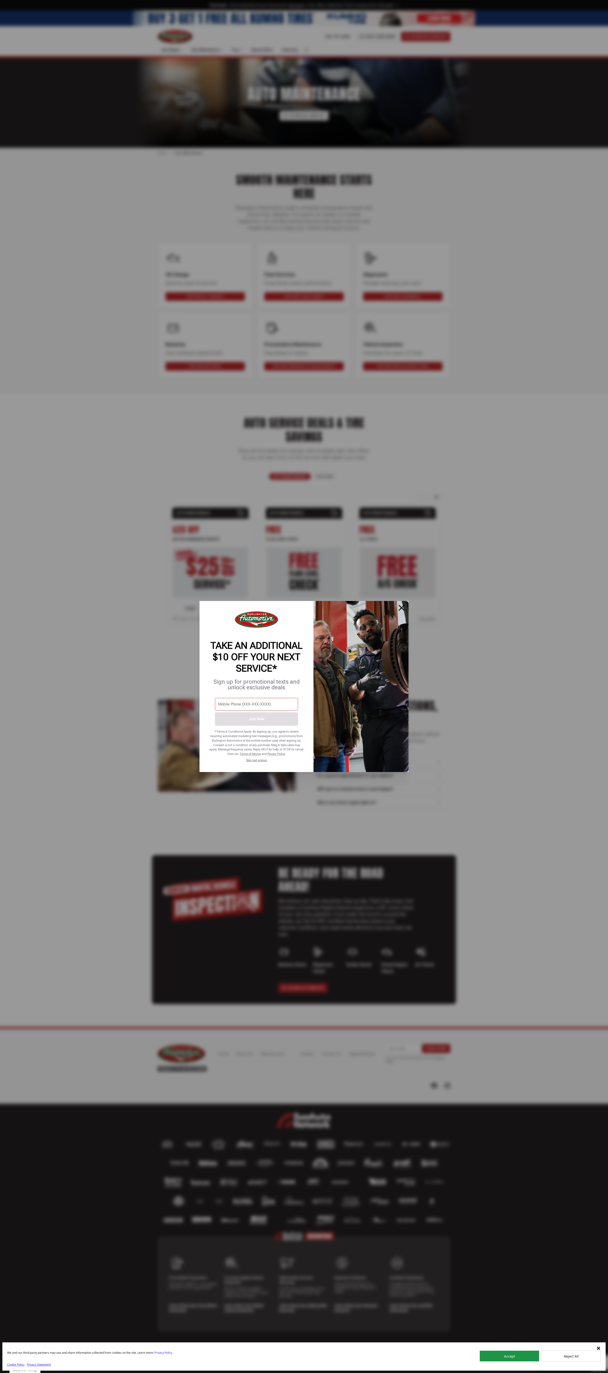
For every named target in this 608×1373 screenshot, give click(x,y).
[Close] (402, 608)
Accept (509, 1356)
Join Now (256, 719)
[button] (598, 1348)
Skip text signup (256, 760)
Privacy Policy (276, 754)
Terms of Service (250, 754)
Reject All (571, 1356)
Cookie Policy (15, 1365)
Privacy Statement (39, 1365)
